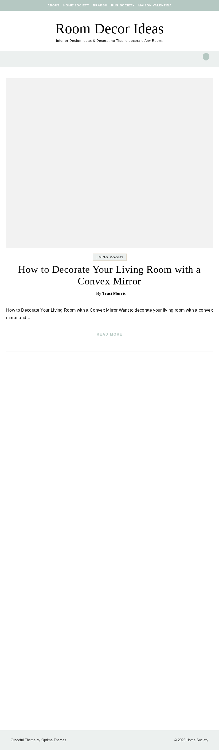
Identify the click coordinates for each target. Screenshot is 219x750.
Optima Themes (53, 740)
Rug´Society (123, 5)
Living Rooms (110, 257)
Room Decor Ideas (109, 28)
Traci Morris (114, 293)
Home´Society (76, 5)
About (54, 5)
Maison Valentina (155, 5)
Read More (110, 334)
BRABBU (100, 5)
